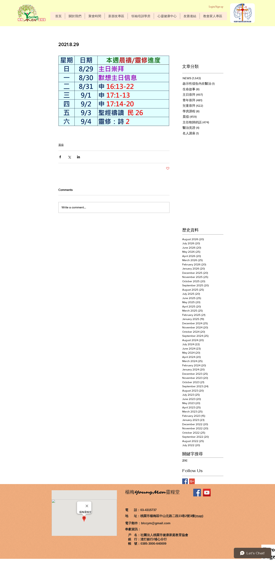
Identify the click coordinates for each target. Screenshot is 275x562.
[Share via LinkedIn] (78, 157)
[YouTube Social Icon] (207, 492)
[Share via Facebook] (60, 157)
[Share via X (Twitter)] (69, 157)
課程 (184, 460)
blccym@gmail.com (155, 523)
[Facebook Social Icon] (197, 492)
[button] (75, 16)
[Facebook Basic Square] (185, 481)
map (199, 516)
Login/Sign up (216, 6)
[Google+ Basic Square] (192, 481)
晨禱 (61, 144)
